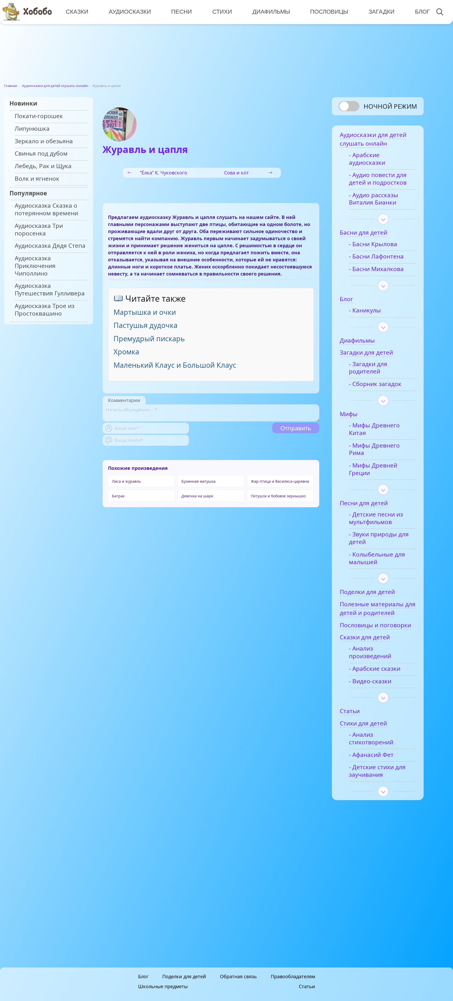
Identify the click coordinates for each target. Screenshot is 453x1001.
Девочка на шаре (197, 495)
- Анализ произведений (370, 652)
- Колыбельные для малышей (377, 558)
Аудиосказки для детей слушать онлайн (55, 85)
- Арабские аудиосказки (367, 159)
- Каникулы (365, 310)
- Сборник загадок (375, 384)
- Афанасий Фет (371, 755)
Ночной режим (390, 106)
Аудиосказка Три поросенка (39, 229)
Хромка (126, 351)
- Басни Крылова (373, 244)
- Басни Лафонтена (376, 256)
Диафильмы (271, 11)
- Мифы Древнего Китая (374, 429)
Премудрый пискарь (149, 338)
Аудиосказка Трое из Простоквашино (44, 309)
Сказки (77, 11)
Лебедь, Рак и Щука (43, 166)
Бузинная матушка (198, 481)
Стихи (222, 11)
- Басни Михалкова (376, 269)
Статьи (307, 986)
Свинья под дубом (41, 153)
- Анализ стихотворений (371, 738)
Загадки (382, 11)
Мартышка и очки (145, 312)
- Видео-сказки (370, 681)
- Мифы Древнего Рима (374, 449)
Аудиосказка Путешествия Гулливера (50, 289)
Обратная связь (238, 976)
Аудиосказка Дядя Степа (50, 246)
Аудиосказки (130, 11)
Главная (10, 85)
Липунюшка (32, 129)
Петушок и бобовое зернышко (278, 495)
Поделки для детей (184, 976)
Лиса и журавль (126, 481)
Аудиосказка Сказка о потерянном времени (46, 209)
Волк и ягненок (37, 179)
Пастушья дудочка (145, 325)
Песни (181, 11)
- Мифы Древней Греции (373, 469)
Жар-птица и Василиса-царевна (280, 481)
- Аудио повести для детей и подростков (378, 178)
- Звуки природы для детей (379, 538)
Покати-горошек (39, 116)
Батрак (118, 495)
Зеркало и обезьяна (44, 141)
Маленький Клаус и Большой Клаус (175, 365)
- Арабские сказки (374, 669)
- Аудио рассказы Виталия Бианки (373, 199)
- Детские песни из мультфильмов (376, 518)
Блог (422, 11)
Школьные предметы (163, 986)
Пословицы (329, 11)
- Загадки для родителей (368, 368)
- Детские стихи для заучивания (377, 771)
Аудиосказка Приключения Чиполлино (35, 266)
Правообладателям (293, 976)
